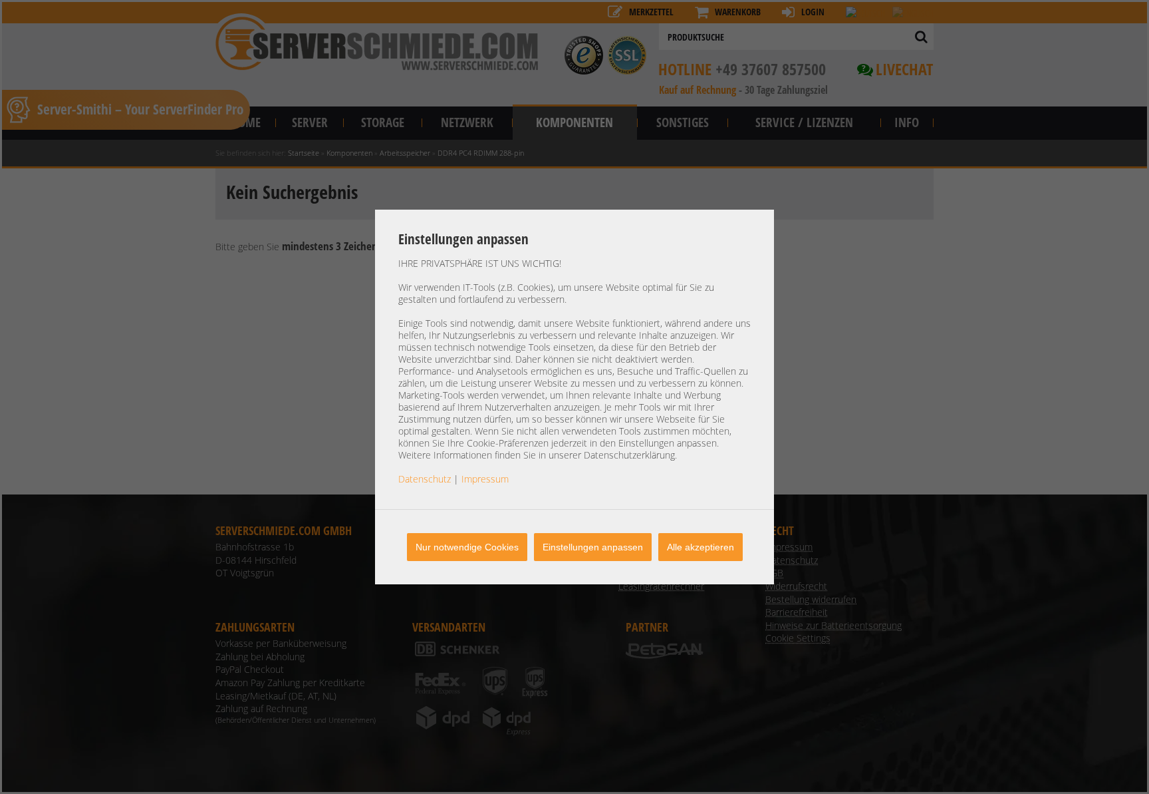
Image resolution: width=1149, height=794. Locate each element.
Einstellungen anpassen (593, 547)
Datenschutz (424, 479)
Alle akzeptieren (700, 547)
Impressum (485, 479)
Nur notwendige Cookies (467, 547)
